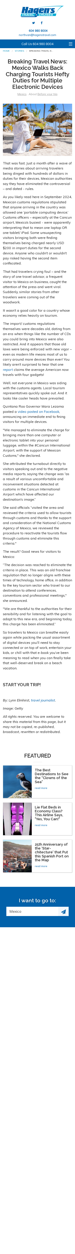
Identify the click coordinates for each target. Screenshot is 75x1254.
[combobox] (32, 911)
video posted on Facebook (38, 411)
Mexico (22, 94)
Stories (19, 51)
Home (6, 51)
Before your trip (48, 94)
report (8, 369)
